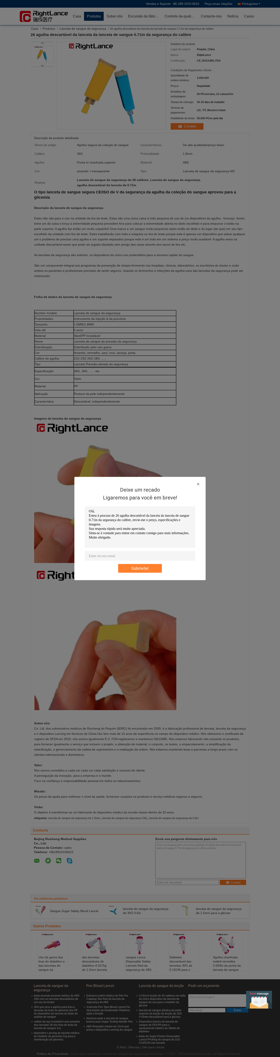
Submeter (140, 568)
